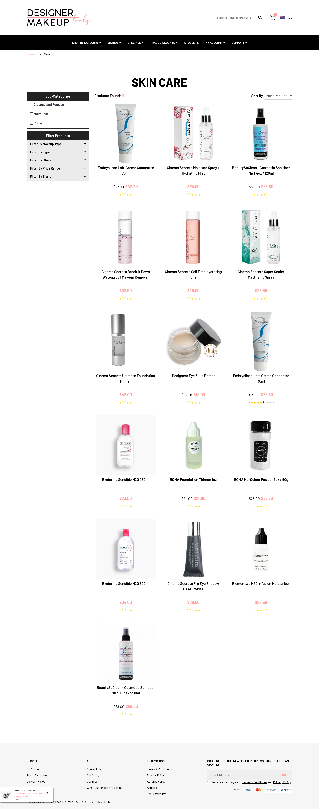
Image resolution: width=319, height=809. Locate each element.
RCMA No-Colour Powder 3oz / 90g (261, 479)
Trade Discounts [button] (162, 42)
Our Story (93, 775)
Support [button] (238, 42)
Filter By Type (40, 152)
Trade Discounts (37, 775)
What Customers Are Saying (104, 787)
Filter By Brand (40, 176)
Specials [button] (134, 42)
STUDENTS (191, 42)
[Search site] (260, 17)
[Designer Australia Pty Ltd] (58, 17)
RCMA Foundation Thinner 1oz (193, 479)
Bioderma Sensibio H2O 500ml (125, 583)
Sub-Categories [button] (58, 96)
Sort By (257, 95)
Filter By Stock (40, 160)
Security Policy (156, 794)
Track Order (34, 787)
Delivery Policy (36, 781)
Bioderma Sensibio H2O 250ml (125, 479)
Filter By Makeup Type (46, 144)
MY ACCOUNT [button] (214, 42)
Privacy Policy (155, 775)
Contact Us (94, 769)
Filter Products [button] (58, 135)
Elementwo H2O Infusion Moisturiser (261, 583)
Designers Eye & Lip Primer (193, 375)
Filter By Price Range (45, 168)
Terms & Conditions (159, 769)
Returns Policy (156, 781)
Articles (152, 787)
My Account (34, 769)
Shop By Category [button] (85, 42)
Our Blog (92, 781)
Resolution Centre (38, 794)
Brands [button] (113, 42)
